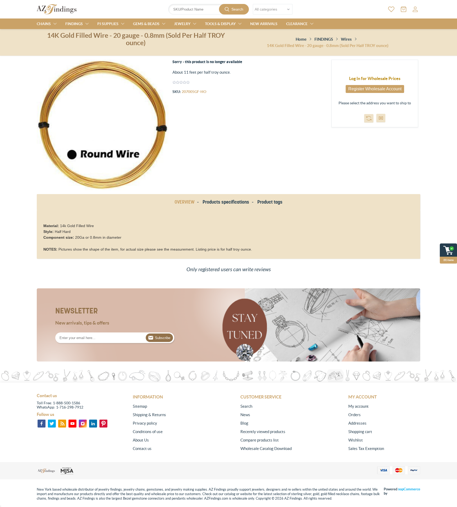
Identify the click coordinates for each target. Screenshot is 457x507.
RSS (62, 424)
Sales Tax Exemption (366, 448)
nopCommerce (409, 489)
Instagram (83, 424)
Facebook (41, 424)
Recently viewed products (262, 431)
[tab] (185, 202)
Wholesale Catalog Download (266, 448)
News (245, 414)
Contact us (142, 448)
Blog (244, 423)
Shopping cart (360, 431)
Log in (415, 9)
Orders (354, 414)
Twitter (52, 424)
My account (358, 406)
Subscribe (162, 338)
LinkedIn (93, 424)
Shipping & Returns (149, 414)
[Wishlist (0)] (391, 9)
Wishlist (355, 440)
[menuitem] (169, 406)
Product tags (269, 202)
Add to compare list (368, 118)
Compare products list (259, 440)
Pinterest (103, 424)
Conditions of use (148, 431)
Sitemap (140, 406)
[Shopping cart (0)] (403, 9)
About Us (141, 440)
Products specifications (226, 202)
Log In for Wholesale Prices (374, 78)
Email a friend (380, 118)
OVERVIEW (184, 202)
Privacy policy (145, 423)
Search (237, 9)
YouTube (72, 424)
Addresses (357, 423)
